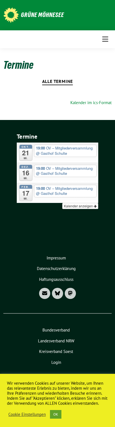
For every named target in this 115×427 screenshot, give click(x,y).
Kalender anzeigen (79, 205)
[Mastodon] (70, 293)
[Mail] (44, 293)
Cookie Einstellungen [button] (27, 414)
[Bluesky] (57, 293)
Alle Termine (57, 81)
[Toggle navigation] (105, 39)
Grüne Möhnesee (42, 14)
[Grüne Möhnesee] (11, 14)
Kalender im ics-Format (91, 102)
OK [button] (55, 414)
